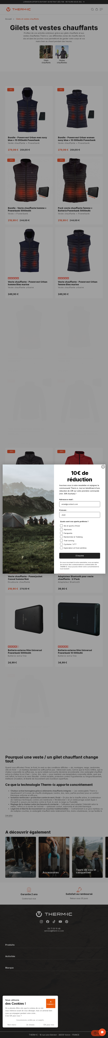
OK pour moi (48, 1025)
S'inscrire (80, 556)
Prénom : (63, 510)
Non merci (12, 1025)
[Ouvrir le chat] (102, 1032)
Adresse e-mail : (66, 499)
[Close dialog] (103, 466)
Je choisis (30, 1025)
